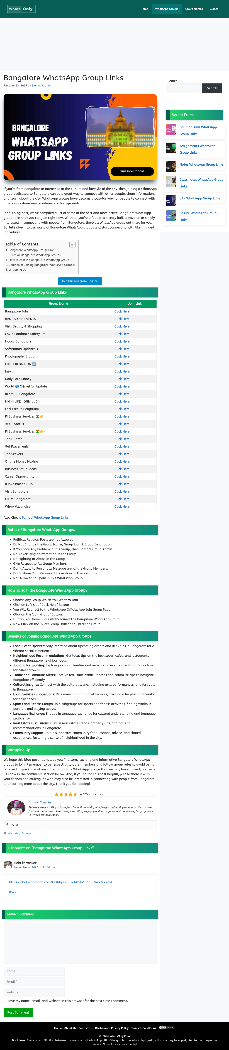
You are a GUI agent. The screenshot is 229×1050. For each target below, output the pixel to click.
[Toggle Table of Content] (71, 245)
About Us (70, 1028)
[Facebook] (7, 825)
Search (172, 81)
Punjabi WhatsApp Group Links (45, 518)
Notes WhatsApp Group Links (201, 165)
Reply (12, 892)
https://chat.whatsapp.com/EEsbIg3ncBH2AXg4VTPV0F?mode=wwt (60, 882)
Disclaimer (101, 1028)
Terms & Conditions (143, 1028)
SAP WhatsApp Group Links (200, 198)
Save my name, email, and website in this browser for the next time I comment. (68, 1001)
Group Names (194, 9)
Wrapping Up (17, 269)
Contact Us (85, 1028)
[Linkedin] (12, 825)
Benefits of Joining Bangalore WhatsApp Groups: (42, 265)
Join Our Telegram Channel (80, 281)
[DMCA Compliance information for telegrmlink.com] (167, 1028)
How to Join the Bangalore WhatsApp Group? (40, 260)
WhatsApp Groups (166, 9)
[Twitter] (17, 825)
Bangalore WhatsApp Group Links (31, 250)
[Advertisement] (114, 45)
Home (144, 9)
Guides (214, 9)
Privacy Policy (120, 1028)
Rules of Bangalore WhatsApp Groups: (35, 255)
